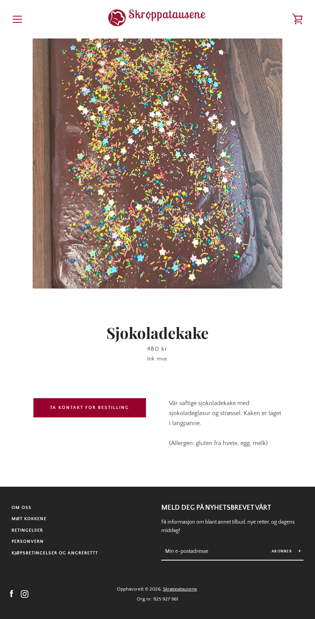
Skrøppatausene (180, 589)
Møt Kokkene (29, 518)
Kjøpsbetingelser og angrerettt (55, 553)
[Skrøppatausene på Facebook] (11, 593)
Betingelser (27, 530)
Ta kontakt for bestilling (89, 407)
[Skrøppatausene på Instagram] (24, 593)
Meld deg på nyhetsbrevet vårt (216, 508)
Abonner (282, 551)
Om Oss (22, 507)
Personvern (28, 541)
